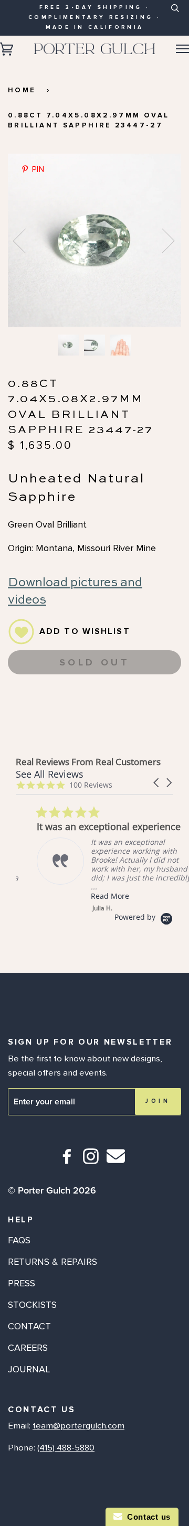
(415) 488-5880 (65, 1448)
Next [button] (162, 240)
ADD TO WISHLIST (84, 631)
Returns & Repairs (52, 1261)
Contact (29, 1326)
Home (22, 90)
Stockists (32, 1304)
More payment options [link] (94, 722)
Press (21, 1283)
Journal (29, 1369)
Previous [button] (26, 240)
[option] (94, 240)
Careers (28, 1347)
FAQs (19, 1240)
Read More (89, 896)
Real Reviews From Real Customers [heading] (88, 761)
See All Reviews (49, 774)
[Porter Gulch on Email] (116, 1163)
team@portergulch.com (78, 1426)
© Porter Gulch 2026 (52, 1190)
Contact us (146, 1516)
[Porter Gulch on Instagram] (91, 1160)
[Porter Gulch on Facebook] (67, 1160)
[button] (157, 782)
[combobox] (174, 16)
